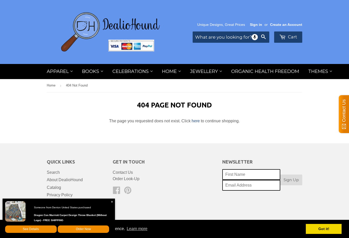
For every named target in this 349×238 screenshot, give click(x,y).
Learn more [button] (137, 228)
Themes (318, 71)
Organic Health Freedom (265, 71)
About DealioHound (65, 180)
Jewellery (204, 71)
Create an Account (286, 25)
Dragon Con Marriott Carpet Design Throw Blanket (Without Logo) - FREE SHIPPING (70, 218)
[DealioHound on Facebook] (116, 192)
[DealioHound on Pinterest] (128, 192)
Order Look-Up (126, 179)
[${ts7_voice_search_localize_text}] (255, 37)
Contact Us (123, 172)
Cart (292, 36)
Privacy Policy (60, 195)
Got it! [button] (323, 229)
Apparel (58, 71)
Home (170, 71)
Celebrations (131, 71)
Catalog (54, 187)
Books (91, 71)
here (196, 121)
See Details (31, 229)
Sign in (256, 25)
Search (53, 172)
